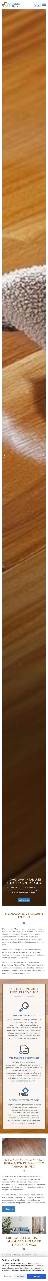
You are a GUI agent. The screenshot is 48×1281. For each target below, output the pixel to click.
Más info (9, 1209)
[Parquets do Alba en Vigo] (11, 4)
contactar (22, 1081)
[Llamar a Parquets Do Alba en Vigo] (35, 4)
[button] (4, 456)
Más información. (37, 1270)
